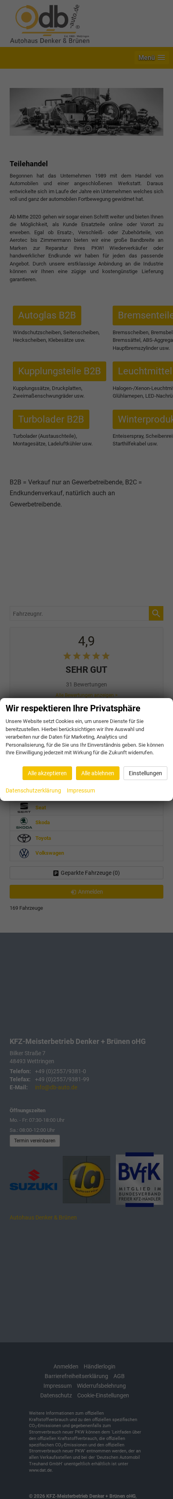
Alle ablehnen (97, 773)
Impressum (81, 790)
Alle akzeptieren (47, 773)
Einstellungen (145, 773)
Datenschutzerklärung (33, 790)
